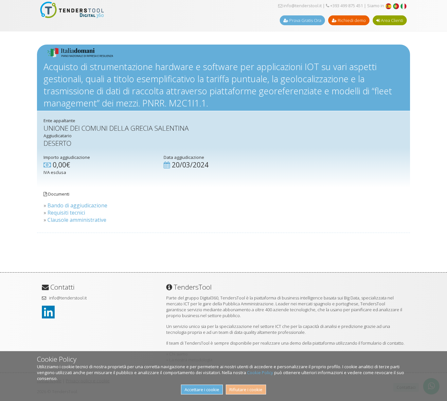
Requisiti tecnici (66, 212)
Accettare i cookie (202, 389)
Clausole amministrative (76, 219)
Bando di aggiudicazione (77, 205)
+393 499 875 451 (346, 6)
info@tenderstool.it (302, 6)
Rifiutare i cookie (245, 389)
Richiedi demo (351, 20)
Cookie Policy (260, 372)
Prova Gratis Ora (304, 20)
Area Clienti (391, 20)
